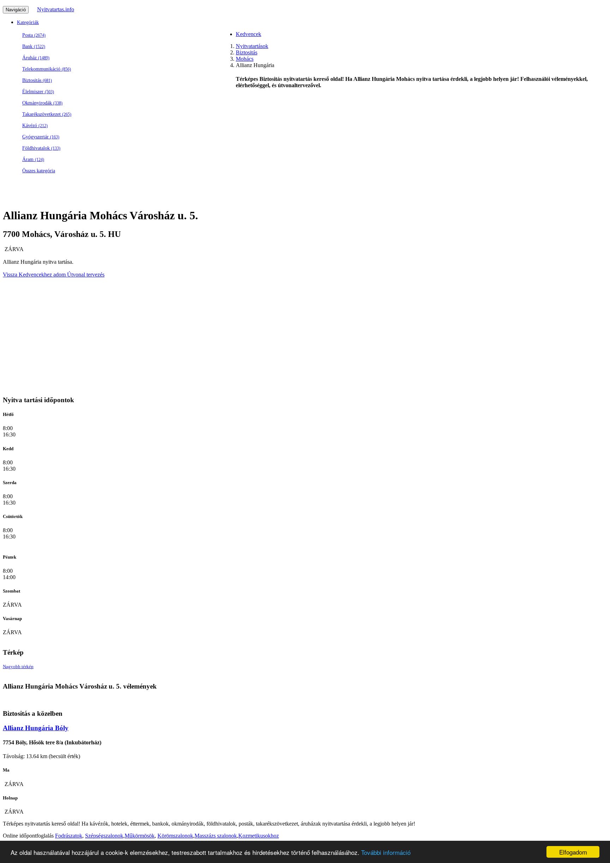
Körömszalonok (175, 836)
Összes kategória (38, 170)
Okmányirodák (42, 103)
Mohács (244, 59)
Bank (33, 46)
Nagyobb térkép (18, 666)
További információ (386, 852)
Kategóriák (28, 22)
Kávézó (35, 125)
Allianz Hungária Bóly (35, 728)
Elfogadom (573, 851)
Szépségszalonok (104, 836)
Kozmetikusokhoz (258, 836)
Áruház (35, 57)
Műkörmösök (140, 836)
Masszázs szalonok (216, 836)
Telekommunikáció (46, 69)
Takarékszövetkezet (46, 114)
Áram (33, 159)
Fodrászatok (68, 836)
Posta (34, 35)
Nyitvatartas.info (55, 9)
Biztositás (37, 80)
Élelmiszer (38, 91)
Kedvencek (248, 34)
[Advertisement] (214, 235)
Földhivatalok (41, 148)
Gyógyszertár (40, 136)
